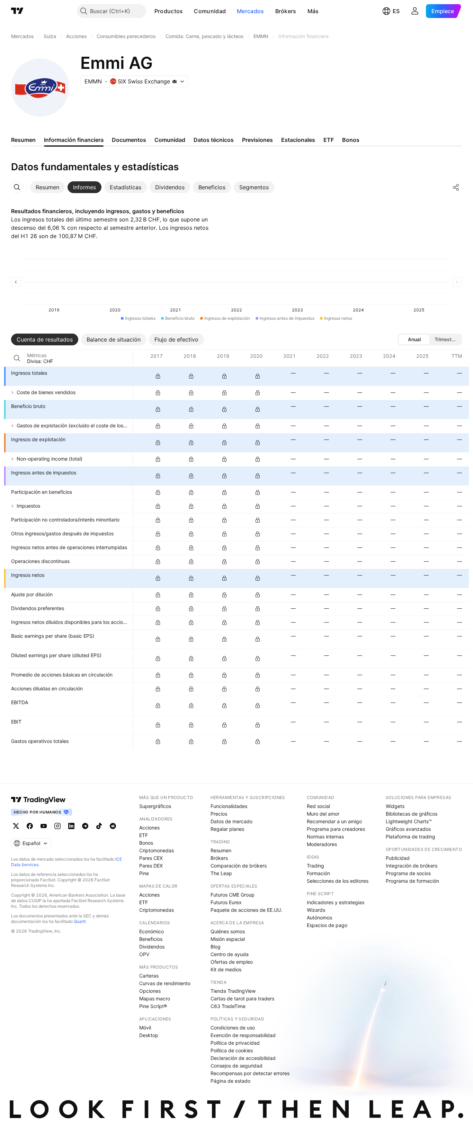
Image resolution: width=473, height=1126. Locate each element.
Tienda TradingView (233, 991)
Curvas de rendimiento (164, 983)
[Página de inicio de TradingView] (17, 11)
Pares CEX (151, 858)
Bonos (146, 843)
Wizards (316, 910)
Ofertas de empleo (232, 962)
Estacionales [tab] (298, 139)
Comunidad (210, 11)
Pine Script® (153, 1006)
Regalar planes (227, 829)
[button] (188, 11)
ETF (143, 835)
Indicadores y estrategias (335, 902)
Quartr (80, 921)
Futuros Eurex (226, 902)
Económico (151, 931)
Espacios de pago (327, 925)
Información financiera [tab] (74, 139)
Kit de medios (226, 969)
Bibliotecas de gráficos (411, 814)
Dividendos (151, 947)
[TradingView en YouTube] (43, 826)
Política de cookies (232, 1050)
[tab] (47, 187)
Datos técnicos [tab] (214, 139)
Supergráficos (155, 806)
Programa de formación (412, 881)
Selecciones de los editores (337, 881)
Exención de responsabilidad (243, 1035)
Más (313, 11)
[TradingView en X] (16, 826)
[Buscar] (17, 358)
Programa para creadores (336, 829)
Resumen (221, 850)
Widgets (395, 806)
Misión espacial (228, 939)
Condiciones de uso (233, 1027)
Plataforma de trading (410, 836)
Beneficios (150, 939)
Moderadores (322, 844)
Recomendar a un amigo (334, 821)
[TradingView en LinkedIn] (71, 826)
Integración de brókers (411, 866)
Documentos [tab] (129, 139)
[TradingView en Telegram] (85, 826)
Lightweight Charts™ (409, 821)
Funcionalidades (229, 806)
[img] (174, 81)
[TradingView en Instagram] (57, 826)
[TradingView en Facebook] (30, 826)
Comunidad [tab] (169, 139)
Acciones (149, 827)
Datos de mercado (231, 821)
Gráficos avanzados (408, 829)
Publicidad (398, 858)
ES (396, 11)
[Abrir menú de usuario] (415, 11)
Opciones (150, 991)
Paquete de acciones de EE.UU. (246, 910)
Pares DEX (151, 866)
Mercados (250, 11)
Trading (315, 866)
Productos (168, 11)
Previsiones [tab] (257, 139)
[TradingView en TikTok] (99, 826)
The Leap (221, 873)
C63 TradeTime (228, 1006)
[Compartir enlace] (456, 187)
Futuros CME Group (233, 895)
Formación (318, 873)
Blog (216, 947)
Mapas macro (154, 998)
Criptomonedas (156, 850)
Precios (219, 814)
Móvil (145, 1027)
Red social (318, 806)
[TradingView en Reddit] (113, 826)
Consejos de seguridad (236, 1066)
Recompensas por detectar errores (250, 1073)
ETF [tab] (328, 139)
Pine (144, 873)
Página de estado (230, 1081)
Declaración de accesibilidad (243, 1058)
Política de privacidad (235, 1043)
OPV (144, 954)
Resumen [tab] (23, 139)
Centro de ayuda (230, 954)
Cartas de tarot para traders (242, 998)
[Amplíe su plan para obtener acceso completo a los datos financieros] (158, 376)
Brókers (285, 11)
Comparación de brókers (239, 866)
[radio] (414, 339)
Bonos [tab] (350, 139)
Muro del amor (323, 814)
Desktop (148, 1035)
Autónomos (319, 917)
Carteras (149, 976)
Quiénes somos (228, 931)
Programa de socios (408, 873)
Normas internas (325, 836)
